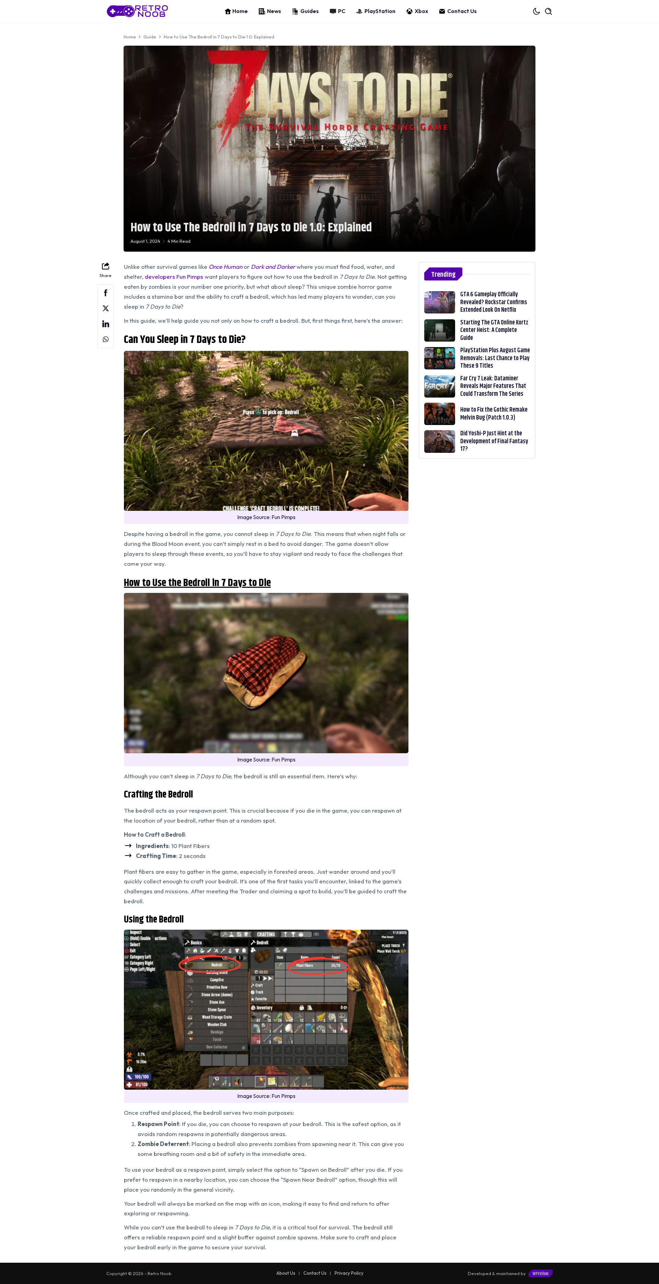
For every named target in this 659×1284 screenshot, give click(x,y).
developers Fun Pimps (174, 276)
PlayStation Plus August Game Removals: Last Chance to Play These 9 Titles (495, 358)
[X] (105, 308)
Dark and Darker (273, 266)
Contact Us (462, 11)
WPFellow (540, 1273)
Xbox (421, 11)
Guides (309, 11)
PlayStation (380, 11)
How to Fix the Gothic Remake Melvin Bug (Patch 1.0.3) (494, 414)
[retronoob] (137, 11)
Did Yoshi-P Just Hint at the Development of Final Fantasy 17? (494, 441)
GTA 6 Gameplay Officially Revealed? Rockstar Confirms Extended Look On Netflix (493, 302)
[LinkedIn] (105, 324)
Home (240, 11)
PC (341, 11)
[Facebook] (105, 293)
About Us (285, 1273)
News (274, 11)
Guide (149, 36)
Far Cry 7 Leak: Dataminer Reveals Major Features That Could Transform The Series (493, 386)
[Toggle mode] (537, 11)
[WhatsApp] (105, 339)
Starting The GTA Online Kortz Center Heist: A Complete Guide (494, 330)
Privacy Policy (349, 1273)
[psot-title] (439, 302)
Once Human (225, 266)
